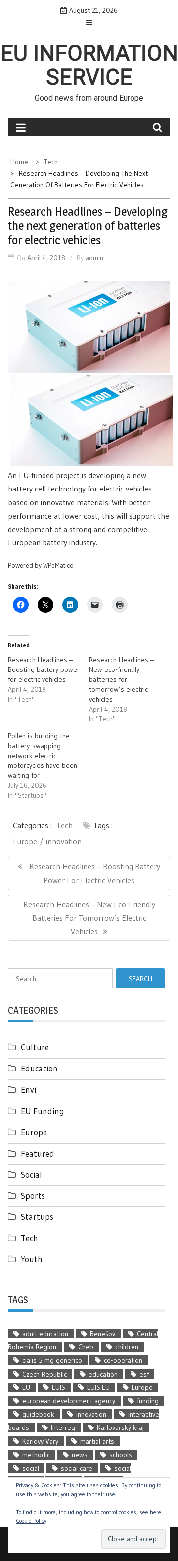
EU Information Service (89, 65)
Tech (64, 825)
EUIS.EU (98, 1387)
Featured (37, 1153)
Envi (28, 1089)
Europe (25, 841)
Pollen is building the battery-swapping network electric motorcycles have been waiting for (42, 755)
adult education (45, 1333)
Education (39, 1068)
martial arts (97, 1441)
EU (26, 1387)
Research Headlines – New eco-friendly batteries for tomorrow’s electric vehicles (121, 679)
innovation (64, 841)
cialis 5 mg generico (52, 1360)
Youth (32, 1259)
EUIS (58, 1387)
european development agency (68, 1400)
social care (76, 1468)
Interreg (63, 1427)
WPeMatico (58, 565)
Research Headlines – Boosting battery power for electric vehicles (44, 669)
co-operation (123, 1360)
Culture (35, 1047)
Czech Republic (44, 1374)
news (80, 1454)
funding (148, 1400)
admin (94, 257)
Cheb (85, 1346)
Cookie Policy (31, 1520)
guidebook (38, 1414)
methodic (36, 1454)
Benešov (102, 1333)
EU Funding (42, 1111)
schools (120, 1454)
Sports (33, 1195)
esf (144, 1374)
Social (31, 1174)
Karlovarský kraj (120, 1427)
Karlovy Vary (40, 1441)
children (126, 1346)
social (30, 1468)
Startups (37, 1216)
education (103, 1374)
